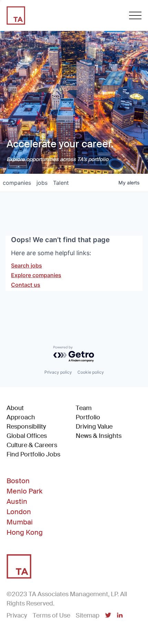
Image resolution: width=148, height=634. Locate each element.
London (19, 511)
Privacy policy (58, 372)
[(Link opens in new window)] (108, 616)
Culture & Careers (32, 445)
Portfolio (88, 417)
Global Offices (27, 436)
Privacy (17, 615)
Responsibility (26, 426)
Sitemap (87, 615)
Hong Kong (25, 532)
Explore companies (36, 275)
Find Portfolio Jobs (33, 454)
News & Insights (98, 436)
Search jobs (26, 265)
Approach (21, 417)
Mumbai (20, 522)
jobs (41, 182)
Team (84, 408)
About (15, 408)
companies (17, 182)
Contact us (25, 284)
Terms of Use (51, 615)
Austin (17, 501)
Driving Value (94, 426)
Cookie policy (90, 372)
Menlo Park (24, 491)
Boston (18, 480)
